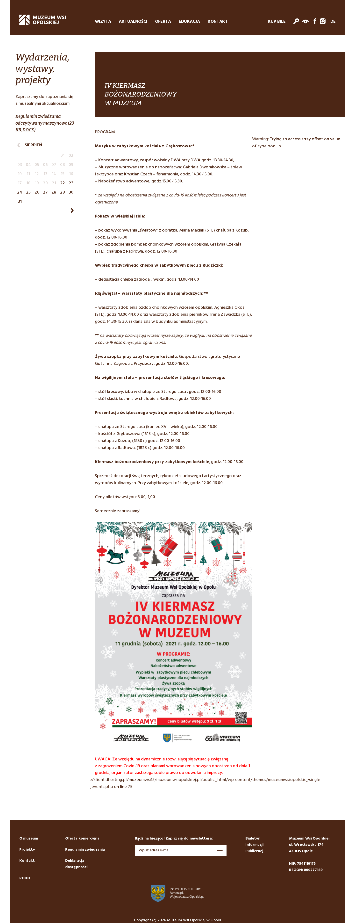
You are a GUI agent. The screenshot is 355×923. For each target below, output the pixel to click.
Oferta (163, 21)
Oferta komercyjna (82, 838)
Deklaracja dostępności (76, 864)
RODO (24, 878)
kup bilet (278, 21)
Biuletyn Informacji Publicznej (254, 844)
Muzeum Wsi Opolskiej (42, 20)
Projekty (27, 850)
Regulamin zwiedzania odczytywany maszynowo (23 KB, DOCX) (44, 123)
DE (333, 21)
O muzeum (28, 838)
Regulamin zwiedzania (85, 850)
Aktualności (133, 21)
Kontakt (218, 21)
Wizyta (103, 21)
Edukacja (189, 21)
